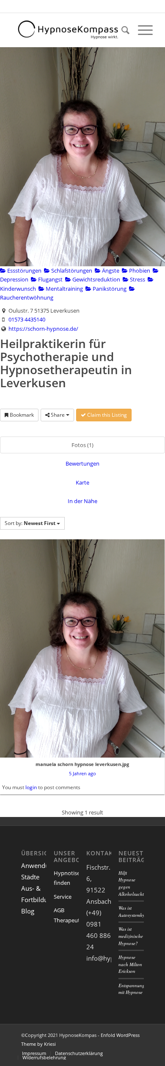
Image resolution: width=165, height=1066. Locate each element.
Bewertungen (82, 463)
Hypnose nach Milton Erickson (130, 964)
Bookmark (21, 414)
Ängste (110, 270)
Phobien (139, 270)
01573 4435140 (26, 319)
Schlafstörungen (71, 270)
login (31, 787)
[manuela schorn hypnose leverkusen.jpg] (82, 648)
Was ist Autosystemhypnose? (138, 911)
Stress (137, 279)
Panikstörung (108, 288)
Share (58, 414)
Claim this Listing (106, 414)
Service (63, 896)
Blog (27, 911)
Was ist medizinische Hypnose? (130, 936)
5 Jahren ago (82, 773)
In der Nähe (82, 501)
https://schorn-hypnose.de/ (43, 328)
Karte (82, 482)
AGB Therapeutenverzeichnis (66, 915)
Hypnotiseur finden (66, 878)
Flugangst (50, 279)
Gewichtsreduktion (95, 279)
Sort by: (30, 523)
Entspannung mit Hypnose (131, 989)
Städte (30, 877)
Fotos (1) (83, 445)
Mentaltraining (63, 288)
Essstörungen (23, 270)
